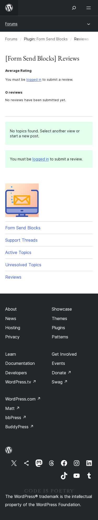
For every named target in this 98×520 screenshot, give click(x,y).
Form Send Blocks (52, 39)
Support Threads (21, 240)
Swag (60, 381)
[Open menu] (89, 8)
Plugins (58, 327)
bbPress (15, 417)
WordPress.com (23, 399)
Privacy (12, 336)
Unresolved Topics (23, 264)
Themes (59, 318)
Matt (12, 408)
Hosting (12, 327)
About (11, 309)
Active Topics (18, 252)
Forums (11, 23)
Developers (16, 372)
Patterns (60, 336)
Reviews (13, 277)
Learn (10, 354)
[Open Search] (74, 8)
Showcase (62, 309)
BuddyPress (19, 426)
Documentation (20, 363)
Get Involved (64, 354)
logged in (33, 80)
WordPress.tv (20, 381)
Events (58, 363)
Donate (61, 372)
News (10, 318)
